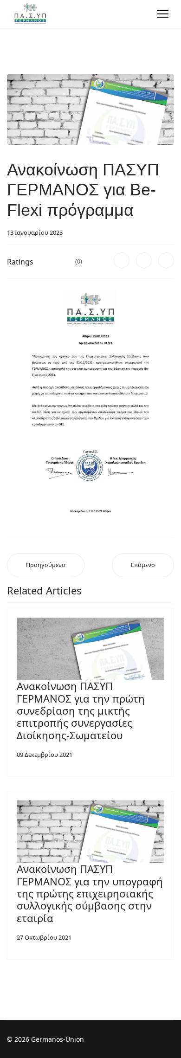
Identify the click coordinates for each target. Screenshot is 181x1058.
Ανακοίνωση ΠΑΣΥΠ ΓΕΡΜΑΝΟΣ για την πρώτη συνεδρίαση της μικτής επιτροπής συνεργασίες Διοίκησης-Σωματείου (81, 710)
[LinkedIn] (166, 260)
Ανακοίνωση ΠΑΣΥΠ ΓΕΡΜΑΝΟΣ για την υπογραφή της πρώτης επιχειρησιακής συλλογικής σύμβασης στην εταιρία (90, 893)
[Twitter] (144, 260)
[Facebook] (121, 260)
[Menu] (162, 14)
